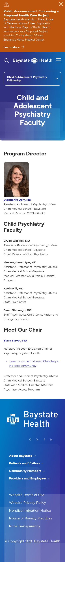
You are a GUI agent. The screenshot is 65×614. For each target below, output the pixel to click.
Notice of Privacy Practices (30, 518)
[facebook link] (44, 439)
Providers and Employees (28, 478)
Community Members (25, 471)
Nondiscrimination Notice (30, 511)
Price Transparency (24, 526)
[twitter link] (37, 439)
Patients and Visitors (24, 463)
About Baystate (21, 456)
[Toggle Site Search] (7, 60)
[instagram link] (30, 439)
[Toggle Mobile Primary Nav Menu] (58, 60)
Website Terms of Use (26, 495)
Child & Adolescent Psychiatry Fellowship (27, 78)
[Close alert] (61, 4)
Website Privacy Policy (27, 503)
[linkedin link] (51, 439)
